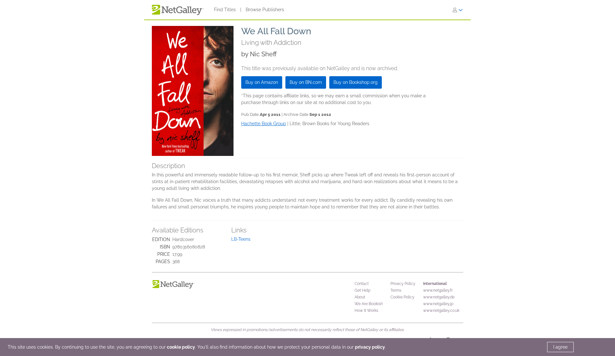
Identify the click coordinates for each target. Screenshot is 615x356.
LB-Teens (240, 239)
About (360, 297)
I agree (560, 347)
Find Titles (225, 9)
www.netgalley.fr (438, 290)
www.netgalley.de (439, 297)
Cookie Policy (402, 297)
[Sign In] (457, 10)
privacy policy (370, 347)
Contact (362, 283)
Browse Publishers (265, 9)
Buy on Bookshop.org (355, 82)
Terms (395, 290)
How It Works (366, 310)
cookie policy (181, 347)
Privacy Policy (402, 283)
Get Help (362, 290)
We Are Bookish (369, 304)
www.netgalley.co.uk (441, 310)
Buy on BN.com (306, 82)
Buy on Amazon (261, 82)
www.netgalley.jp (438, 304)
